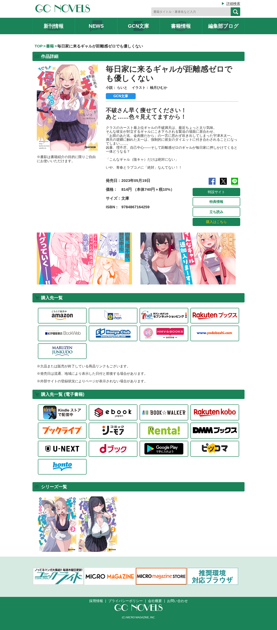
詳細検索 (233, 3)
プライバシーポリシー (125, 601)
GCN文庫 (138, 26)
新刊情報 (54, 26)
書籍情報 (181, 26)
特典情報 (216, 202)
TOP (39, 46)
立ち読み (216, 212)
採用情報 (96, 601)
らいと (122, 87)
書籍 (50, 46)
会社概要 (155, 601)
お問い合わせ (177, 601)
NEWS (96, 26)
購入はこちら (216, 222)
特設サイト (216, 192)
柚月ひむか (158, 87)
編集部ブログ (223, 26)
